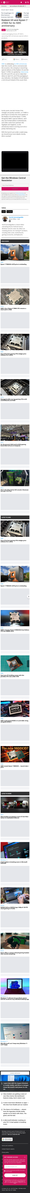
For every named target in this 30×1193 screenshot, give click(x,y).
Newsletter (25, 59)
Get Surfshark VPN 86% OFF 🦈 (18, 6)
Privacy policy (5, 1152)
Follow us (17, 59)
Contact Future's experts (8, 1149)
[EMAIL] (10, 221)
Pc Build (9, 211)
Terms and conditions (7, 1145)
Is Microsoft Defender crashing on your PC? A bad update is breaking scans (14, 1122)
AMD (3, 64)
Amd (3, 211)
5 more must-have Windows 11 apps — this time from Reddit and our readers (16, 1104)
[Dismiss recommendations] (28, 10)
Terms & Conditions (14, 1182)
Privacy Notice (22, 194)
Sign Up (15, 1175)
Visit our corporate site (13, 1134)
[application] (15, 160)
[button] (28, 2)
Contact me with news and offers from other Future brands (15, 1171)
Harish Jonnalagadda (13, 29)
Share (5, 59)
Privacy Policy (20, 1181)
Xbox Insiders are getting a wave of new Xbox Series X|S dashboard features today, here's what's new (14, 1096)
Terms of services (20, 193)
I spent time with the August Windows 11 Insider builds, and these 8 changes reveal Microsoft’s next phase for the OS (15, 1086)
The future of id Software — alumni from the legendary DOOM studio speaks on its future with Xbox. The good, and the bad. (14, 1112)
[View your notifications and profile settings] (21, 2)
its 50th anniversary (20, 64)
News (3, 30)
